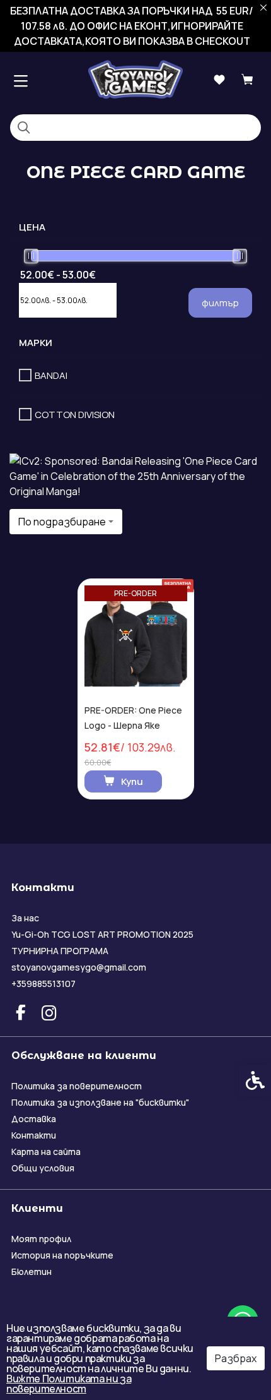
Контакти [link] (33, 1135)
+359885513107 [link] (43, 984)
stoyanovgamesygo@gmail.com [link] (78, 967)
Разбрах (236, 1358)
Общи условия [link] (42, 1168)
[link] (135, 79)
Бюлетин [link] (31, 1271)
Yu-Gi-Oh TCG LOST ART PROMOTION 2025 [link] (102, 934)
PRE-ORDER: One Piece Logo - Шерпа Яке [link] (133, 717)
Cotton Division (75, 414)
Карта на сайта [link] (46, 1152)
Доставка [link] (33, 1119)
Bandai (51, 375)
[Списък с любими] (219, 80)
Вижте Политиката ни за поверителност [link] (68, 1384)
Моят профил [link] (41, 1239)
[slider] (31, 256)
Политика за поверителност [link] (76, 1086)
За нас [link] (25, 918)
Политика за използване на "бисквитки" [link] (100, 1102)
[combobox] (65, 521)
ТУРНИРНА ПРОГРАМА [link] (59, 951)
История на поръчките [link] (62, 1255)
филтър (220, 302)
